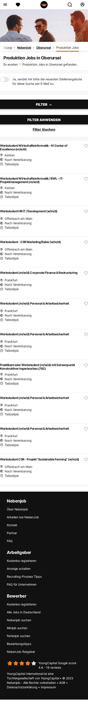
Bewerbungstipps (19, 644)
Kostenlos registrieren (21, 561)
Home (7, 47)
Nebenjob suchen (19, 620)
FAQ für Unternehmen (22, 584)
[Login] (82, 4)
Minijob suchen (17, 628)
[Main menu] (5, 4)
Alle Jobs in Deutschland (24, 612)
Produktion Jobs (67, 47)
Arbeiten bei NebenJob (23, 517)
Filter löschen (44, 129)
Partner (12, 533)
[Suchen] (71, 4)
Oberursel (43, 47)
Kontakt (12, 525)
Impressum (48, 687)
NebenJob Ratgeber (21, 651)
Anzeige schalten (18, 568)
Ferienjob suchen (18, 636)
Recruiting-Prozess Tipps (24, 576)
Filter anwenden (44, 120)
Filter (42, 104)
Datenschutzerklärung (22, 687)
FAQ (10, 541)
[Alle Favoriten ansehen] (18, 4)
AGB (62, 682)
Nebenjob (24, 47)
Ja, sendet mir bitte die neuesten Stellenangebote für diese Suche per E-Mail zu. (47, 81)
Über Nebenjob (17, 509)
